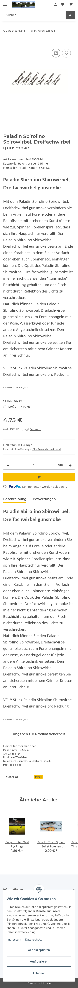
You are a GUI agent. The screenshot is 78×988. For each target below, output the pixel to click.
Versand (35, 429)
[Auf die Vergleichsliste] (56, 53)
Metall (38, 776)
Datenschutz (33, 939)
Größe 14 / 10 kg (19, 406)
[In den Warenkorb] (6, 43)
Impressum (14, 939)
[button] (55, 4)
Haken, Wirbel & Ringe (33, 163)
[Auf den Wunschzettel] (66, 53)
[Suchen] (70, 15)
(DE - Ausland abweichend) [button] (46, 449)
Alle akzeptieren (39, 950)
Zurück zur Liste (15, 30)
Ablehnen (39, 973)
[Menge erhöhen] (70, 465)
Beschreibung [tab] (14, 499)
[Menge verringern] (7, 465)
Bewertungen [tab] (44, 499)
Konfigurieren (39, 961)
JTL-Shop (46, 983)
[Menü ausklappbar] (5, 2)
